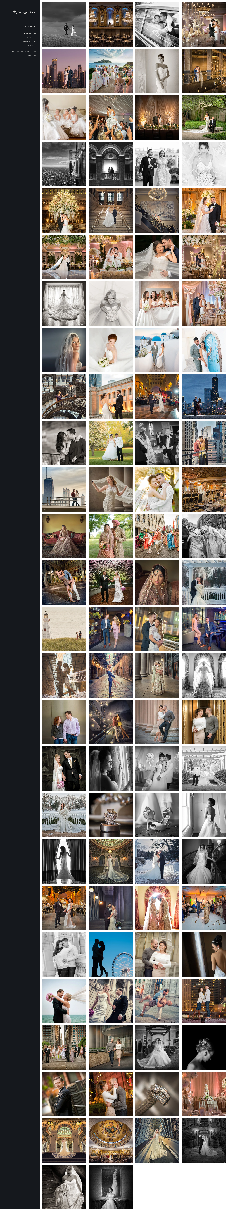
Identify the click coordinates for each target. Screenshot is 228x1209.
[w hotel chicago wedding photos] (111, 164)
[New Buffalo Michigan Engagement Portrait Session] (64, 629)
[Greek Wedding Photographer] (111, 71)
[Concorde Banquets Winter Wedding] (64, 815)
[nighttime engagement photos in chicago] (204, 396)
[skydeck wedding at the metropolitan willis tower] (64, 164)
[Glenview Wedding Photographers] (204, 815)
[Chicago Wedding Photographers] (204, 954)
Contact (32, 45)
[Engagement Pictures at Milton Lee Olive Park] (111, 954)
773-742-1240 (29, 55)
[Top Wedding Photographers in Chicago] (157, 1047)
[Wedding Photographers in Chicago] (111, 1001)
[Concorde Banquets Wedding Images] (111, 443)
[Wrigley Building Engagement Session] (157, 954)
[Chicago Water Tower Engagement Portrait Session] (111, 1094)
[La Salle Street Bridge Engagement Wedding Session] (204, 1001)
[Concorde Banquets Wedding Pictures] (204, 210)
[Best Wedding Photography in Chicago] (157, 815)
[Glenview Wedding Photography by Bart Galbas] (111, 815)
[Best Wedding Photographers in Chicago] (111, 768)
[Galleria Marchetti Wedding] (111, 117)
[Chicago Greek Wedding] (157, 24)
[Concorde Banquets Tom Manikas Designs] (204, 24)
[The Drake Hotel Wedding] (64, 210)
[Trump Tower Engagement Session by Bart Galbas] (111, 1047)
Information (29, 41)
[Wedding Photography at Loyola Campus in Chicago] (64, 1094)
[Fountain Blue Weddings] (204, 489)
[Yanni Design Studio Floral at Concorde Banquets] (204, 257)
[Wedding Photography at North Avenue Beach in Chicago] (64, 1001)
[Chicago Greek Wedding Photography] (157, 257)
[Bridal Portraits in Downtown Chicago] (64, 1047)
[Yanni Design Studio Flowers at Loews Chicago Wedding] (157, 303)
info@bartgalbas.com (23, 51)
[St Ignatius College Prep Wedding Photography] (204, 1140)
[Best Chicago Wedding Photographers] (204, 164)
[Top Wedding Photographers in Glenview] (64, 861)
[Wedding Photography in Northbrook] (111, 303)
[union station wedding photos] (111, 489)
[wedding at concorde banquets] (157, 164)
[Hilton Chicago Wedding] (111, 24)
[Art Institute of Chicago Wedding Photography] (111, 582)
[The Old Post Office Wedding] (204, 71)
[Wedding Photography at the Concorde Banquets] (157, 489)
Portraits (30, 34)
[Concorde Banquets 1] (204, 768)
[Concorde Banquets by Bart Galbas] (157, 768)
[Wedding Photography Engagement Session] (204, 722)
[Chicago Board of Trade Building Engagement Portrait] (157, 722)
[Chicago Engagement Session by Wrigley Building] (64, 954)
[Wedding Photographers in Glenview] (111, 350)
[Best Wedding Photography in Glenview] (64, 768)
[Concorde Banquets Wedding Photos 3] (204, 1094)
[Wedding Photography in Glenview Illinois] (157, 1094)
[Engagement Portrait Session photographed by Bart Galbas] (157, 1001)
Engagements (28, 30)
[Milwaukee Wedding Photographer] (64, 24)
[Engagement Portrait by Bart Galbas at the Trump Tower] (64, 722)
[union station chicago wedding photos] (111, 210)
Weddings (31, 26)
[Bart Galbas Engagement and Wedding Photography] (64, 582)
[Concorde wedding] (111, 257)
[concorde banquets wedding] (64, 257)
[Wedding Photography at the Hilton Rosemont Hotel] (204, 1047)
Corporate (30, 37)
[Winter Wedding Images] (157, 861)
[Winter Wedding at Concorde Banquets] (204, 582)
